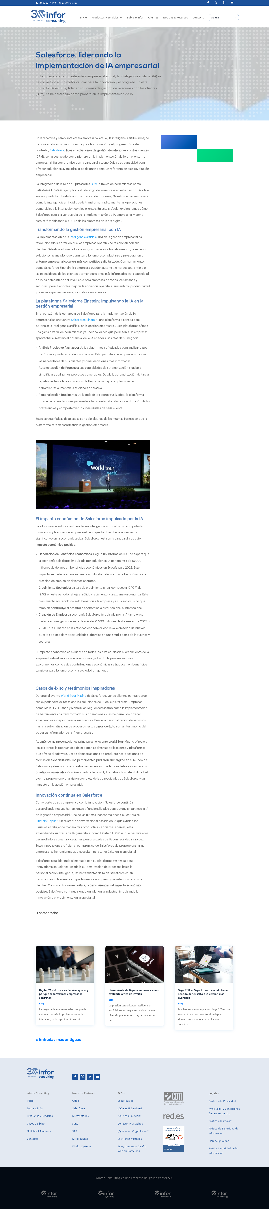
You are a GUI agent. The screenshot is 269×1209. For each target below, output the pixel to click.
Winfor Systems (81, 1146)
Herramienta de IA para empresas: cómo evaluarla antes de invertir (134, 992)
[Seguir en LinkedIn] (90, 1077)
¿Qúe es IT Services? (130, 1108)
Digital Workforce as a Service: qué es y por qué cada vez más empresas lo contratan (63, 993)
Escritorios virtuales (130, 1138)
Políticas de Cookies (221, 1121)
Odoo (75, 1100)
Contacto (198, 17)
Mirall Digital (80, 1138)
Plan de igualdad (219, 1141)
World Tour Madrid (73, 695)
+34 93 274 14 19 (47, 2)
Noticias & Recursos (175, 17)
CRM (94, 184)
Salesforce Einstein (84, 319)
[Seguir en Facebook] (75, 1077)
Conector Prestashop (130, 1123)
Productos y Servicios (105, 17)
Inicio (83, 17)
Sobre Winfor (135, 17)
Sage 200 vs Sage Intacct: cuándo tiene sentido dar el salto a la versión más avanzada (203, 993)
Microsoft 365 (80, 1116)
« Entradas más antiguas (58, 1039)
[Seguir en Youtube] (97, 1077)
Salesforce (57, 150)
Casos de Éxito (35, 1123)
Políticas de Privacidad (222, 1101)
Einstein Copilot (47, 821)
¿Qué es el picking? (129, 1116)
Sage (75, 1123)
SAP (74, 1131)
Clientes (153, 17)
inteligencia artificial (83, 237)
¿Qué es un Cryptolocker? (133, 1131)
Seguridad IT (125, 1100)
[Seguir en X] (82, 1077)
